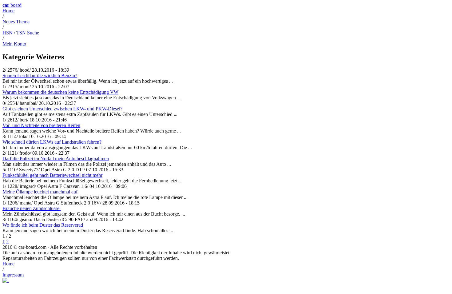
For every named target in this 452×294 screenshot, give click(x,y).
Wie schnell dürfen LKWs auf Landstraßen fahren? (51, 142)
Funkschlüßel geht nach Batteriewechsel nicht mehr (52, 175)
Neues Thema (16, 21)
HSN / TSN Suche (20, 32)
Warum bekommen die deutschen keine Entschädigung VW (60, 92)
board (12, 5)
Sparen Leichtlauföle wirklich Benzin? (39, 75)
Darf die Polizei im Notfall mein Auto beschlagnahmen (55, 158)
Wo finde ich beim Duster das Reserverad (42, 225)
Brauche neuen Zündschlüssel (31, 208)
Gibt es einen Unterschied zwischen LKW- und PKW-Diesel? (62, 108)
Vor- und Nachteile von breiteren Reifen (41, 125)
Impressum (13, 274)
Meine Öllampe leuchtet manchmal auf (39, 191)
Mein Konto (14, 43)
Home (8, 10)
